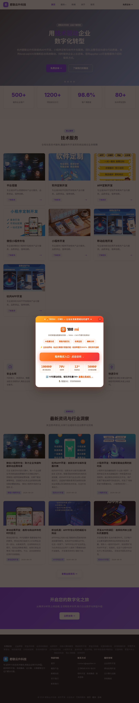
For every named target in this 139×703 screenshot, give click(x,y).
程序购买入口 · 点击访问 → (69, 356)
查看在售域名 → (86, 377)
